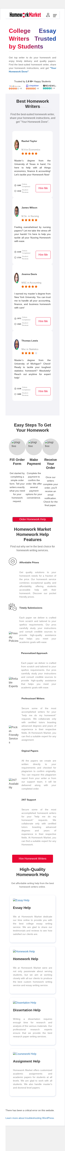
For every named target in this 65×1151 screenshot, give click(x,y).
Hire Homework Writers (32, 858)
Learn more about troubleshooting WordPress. (30, 1118)
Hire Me (43, 188)
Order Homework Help (32, 519)
